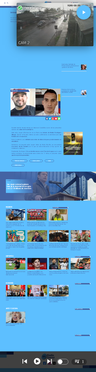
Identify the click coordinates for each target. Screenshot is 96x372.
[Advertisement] (48, 56)
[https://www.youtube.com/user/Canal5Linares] (56, 119)
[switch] (62, 362)
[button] (19, 161)
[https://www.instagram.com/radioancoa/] (53, 119)
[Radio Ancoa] (8, 4)
